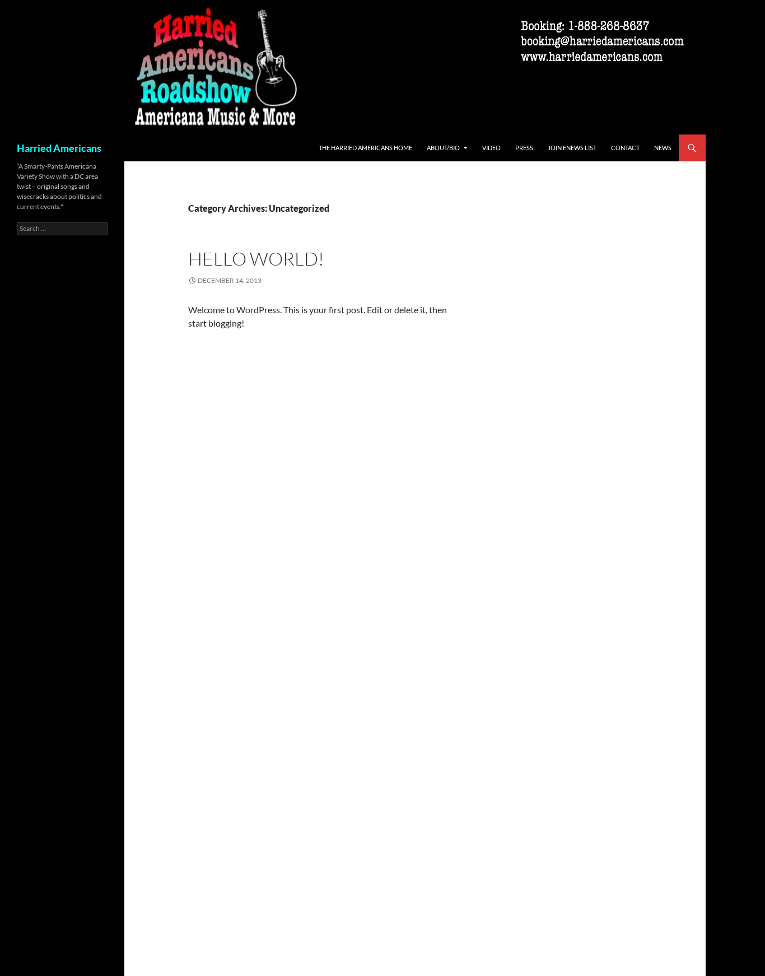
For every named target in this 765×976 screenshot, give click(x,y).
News (662, 147)
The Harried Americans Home (365, 147)
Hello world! (256, 258)
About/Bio (443, 147)
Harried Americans (59, 148)
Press (524, 147)
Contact (625, 147)
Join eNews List (572, 147)
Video (491, 147)
